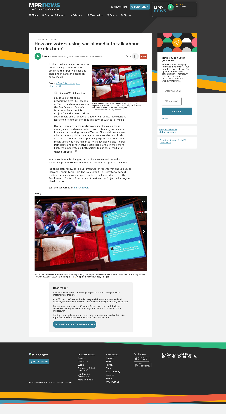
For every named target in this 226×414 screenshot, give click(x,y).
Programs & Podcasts (55, 15)
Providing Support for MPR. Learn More (173, 141)
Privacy (109, 364)
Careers (82, 358)
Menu (35, 15)
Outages (110, 358)
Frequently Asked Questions (86, 369)
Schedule (77, 15)
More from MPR (85, 379)
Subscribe (177, 111)
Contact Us (83, 361)
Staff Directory (113, 371)
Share (143, 56)
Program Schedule (168, 129)
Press (108, 361)
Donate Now (139, 6)
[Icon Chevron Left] (38, 231)
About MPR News (86, 354)
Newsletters (112, 354)
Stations (110, 375)
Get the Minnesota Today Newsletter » (75, 324)
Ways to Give (96, 15)
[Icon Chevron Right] (143, 231)
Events (81, 364)
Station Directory (167, 132)
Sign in (127, 15)
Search (113, 15)
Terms (165, 118)
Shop (108, 368)
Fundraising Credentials (84, 375)
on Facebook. (81, 187)
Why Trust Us (112, 381)
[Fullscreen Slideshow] (38, 202)
